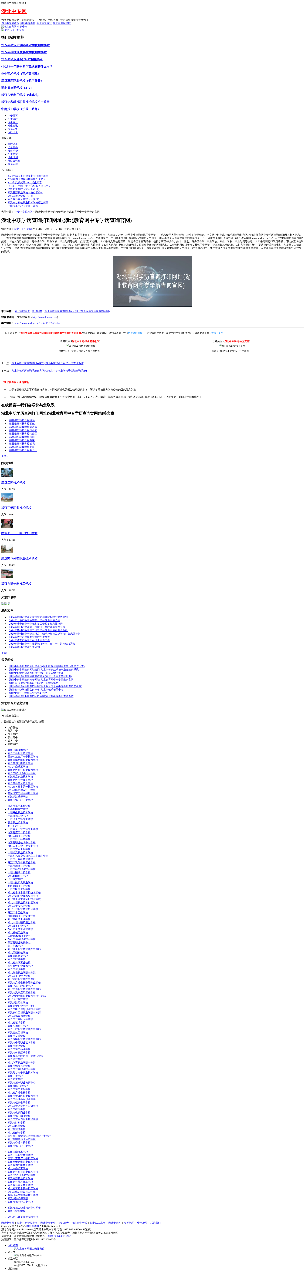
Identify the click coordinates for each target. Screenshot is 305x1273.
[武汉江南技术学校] (7, 476)
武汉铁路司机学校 (18, 1002)
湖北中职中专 (22, 311)
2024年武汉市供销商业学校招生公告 (29, 637)
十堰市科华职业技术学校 (22, 869)
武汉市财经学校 (16, 959)
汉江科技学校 (15, 879)
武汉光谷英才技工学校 (20, 780)
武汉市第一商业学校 (19, 1116)
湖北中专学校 (27, 23)
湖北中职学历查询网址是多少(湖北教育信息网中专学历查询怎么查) (47, 666)
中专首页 (13, 115)
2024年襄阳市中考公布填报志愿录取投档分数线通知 (38, 617)
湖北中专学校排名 (27, 1222)
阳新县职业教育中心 (19, 942)
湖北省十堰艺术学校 (19, 905)
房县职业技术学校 (18, 822)
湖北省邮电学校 (16, 1132)
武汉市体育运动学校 (19, 1052)
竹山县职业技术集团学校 (22, 916)
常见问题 (13, 164)
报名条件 (13, 147)
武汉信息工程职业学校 (20, 986)
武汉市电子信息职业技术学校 (24, 1009)
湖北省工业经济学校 (19, 976)
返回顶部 (13, 1268)
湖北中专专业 (44, 23)
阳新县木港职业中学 (19, 936)
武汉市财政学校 (16, 1122)
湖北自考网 (32, 1226)
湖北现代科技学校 (18, 999)
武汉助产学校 (15, 1059)
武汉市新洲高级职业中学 (22, 1099)
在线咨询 (13, 1245)
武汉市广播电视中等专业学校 (24, 982)
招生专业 (13, 122)
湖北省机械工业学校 (19, 919)
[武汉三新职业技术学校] (7, 501)
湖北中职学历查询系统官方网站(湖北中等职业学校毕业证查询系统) (49, 370)
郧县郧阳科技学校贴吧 (22, 443)
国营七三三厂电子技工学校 (19, 533)
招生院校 (13, 119)
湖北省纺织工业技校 (19, 962)
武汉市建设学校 (16, 1109)
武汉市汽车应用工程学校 (22, 992)
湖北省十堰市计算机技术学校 (24, 892)
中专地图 (142, 1222)
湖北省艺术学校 (16, 1022)
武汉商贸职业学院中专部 (22, 1006)
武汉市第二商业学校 (19, 1049)
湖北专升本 (114, 1222)
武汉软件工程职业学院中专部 (24, 1012)
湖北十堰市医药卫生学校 (22, 922)
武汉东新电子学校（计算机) (19, 95)
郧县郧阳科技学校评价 (22, 447)
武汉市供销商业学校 (19, 1112)
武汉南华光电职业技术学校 (19, 558)
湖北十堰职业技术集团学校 (23, 895)
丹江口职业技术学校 (19, 835)
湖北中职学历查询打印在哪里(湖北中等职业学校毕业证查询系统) (47, 363)
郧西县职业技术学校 (19, 885)
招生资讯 (13, 125)
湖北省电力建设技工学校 (22, 790)
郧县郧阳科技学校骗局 (22, 420)
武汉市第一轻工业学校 (20, 800)
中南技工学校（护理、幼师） (21, 109)
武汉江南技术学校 (13, 482)
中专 (17, 211)
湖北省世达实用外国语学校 (23, 1106)
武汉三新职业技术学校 (16, 507)
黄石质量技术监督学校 (20, 929)
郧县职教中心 (15, 825)
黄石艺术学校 (15, 946)
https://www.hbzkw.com (44, 317)
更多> (4, 456)
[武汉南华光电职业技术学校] (7, 552)
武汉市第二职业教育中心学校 (24, 1207)
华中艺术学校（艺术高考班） (21, 73)
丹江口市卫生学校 (18, 912)
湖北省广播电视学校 (19, 1092)
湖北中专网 (7, 1222)
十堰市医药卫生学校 (19, 889)
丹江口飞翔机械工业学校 (22, 862)
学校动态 (13, 144)
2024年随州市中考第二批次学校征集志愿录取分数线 (38, 630)
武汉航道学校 (15, 1079)
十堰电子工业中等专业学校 (23, 829)
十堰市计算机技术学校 (20, 859)
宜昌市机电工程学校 (19, 805)
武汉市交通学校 (16, 1036)
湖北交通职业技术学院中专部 (24, 989)
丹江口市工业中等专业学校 (23, 845)
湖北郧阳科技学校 (18, 875)
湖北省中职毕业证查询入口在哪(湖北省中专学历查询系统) (41, 696)
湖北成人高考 (97, 1222)
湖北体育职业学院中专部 (22, 1062)
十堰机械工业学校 (18, 815)
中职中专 (22, 26)
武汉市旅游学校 (16, 1046)
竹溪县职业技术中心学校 (22, 842)
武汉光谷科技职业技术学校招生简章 (25, 102)
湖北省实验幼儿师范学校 (22, 1139)
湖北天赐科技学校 (18, 952)
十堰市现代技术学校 (19, 865)
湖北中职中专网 (23, 229)
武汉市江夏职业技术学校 (22, 1069)
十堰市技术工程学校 (19, 849)
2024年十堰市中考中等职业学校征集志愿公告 (34, 620)
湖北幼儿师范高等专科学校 (23, 1217)
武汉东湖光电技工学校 (16, 583)
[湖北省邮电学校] (9, 604)
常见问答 (13, 129)
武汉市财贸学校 (16, 1211)
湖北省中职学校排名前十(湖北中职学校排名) (34, 683)
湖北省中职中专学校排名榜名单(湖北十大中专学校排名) (40, 676)
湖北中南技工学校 (18, 766)
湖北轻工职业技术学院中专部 (24, 949)
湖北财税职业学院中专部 (22, 972)
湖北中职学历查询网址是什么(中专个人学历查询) (36, 673)
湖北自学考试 (79, 1222)
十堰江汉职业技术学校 (20, 852)
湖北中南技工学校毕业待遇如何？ (28, 693)
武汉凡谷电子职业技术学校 (23, 1072)
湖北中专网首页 (10, 23)
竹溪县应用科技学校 (19, 832)
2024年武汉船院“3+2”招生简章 (22, 59)
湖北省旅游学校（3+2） (17, 87)
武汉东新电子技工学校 (20, 783)
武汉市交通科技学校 (19, 1142)
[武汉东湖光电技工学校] (7, 577)
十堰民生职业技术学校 (20, 812)
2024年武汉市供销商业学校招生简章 (25, 45)
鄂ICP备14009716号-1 (59, 1236)
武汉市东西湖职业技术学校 (23, 1119)
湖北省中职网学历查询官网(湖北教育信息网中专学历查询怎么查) (45, 686)
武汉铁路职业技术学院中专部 (24, 1039)
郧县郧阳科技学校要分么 (23, 450)
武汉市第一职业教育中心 (22, 1082)
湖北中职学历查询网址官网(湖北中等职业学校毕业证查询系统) (44, 669)
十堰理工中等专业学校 (20, 819)
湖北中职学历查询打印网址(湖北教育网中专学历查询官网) (77, 311)
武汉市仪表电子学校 (19, 1102)
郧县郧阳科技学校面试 (22, 423)
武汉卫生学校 (15, 1076)
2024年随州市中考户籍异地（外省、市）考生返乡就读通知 (42, 643)
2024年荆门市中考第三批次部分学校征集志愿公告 (37, 627)
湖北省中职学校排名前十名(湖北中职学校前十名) (36, 689)
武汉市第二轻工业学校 (20, 1146)
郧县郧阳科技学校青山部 (23, 430)
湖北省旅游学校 (16, 1129)
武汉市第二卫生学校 (19, 1089)
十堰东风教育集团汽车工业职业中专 (28, 855)
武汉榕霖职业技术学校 (20, 776)
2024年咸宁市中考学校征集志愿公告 (29, 640)
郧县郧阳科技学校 (18, 809)
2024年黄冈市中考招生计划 (24, 647)
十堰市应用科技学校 (19, 839)
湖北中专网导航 (62, 23)
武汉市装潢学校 (16, 969)
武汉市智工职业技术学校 (22, 773)
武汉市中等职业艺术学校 (22, 1042)
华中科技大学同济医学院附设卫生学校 (29, 1136)
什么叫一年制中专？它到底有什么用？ (27, 66)
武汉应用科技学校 (18, 1026)
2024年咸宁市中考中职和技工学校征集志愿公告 (36, 623)
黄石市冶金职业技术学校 (22, 939)
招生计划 (13, 157)
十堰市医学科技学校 (19, 872)
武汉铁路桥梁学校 (18, 956)
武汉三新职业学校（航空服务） (22, 80)
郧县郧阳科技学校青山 (22, 437)
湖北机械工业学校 (18, 932)
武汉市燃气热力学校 (19, 1066)
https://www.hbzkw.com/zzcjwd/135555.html (37, 323)
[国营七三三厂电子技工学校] (7, 526)
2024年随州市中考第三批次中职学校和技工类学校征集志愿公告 (44, 633)
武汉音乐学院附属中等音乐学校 (25, 1056)
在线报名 (13, 132)
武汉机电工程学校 (18, 1086)
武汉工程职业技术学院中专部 (24, 1029)
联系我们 (155, 1222)
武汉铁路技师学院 (18, 796)
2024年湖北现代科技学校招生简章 (24, 52)
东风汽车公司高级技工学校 (23, 793)
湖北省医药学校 (16, 1126)
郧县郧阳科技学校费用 (22, 440)
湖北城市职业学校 (18, 926)
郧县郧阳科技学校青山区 (23, 433)
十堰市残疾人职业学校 (20, 882)
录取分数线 (14, 160)
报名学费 (13, 150)
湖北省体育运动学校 (19, 1016)
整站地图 (129, 1222)
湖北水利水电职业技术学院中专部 (27, 996)
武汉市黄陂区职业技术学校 (23, 1096)
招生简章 (13, 154)
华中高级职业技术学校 (20, 966)
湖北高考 (64, 1222)
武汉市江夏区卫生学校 (20, 1019)
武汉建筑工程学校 (18, 1032)
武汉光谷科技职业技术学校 (23, 770)
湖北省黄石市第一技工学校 (23, 786)
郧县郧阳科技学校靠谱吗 (23, 427)
